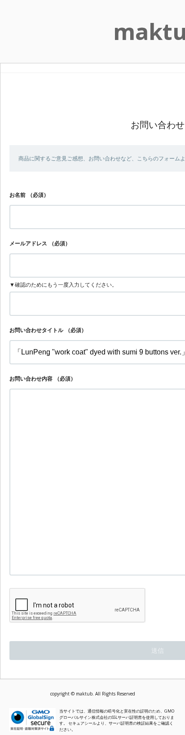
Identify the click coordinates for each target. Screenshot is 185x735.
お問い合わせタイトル (36, 330)
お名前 (17, 195)
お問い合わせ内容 (31, 378)
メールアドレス (28, 243)
